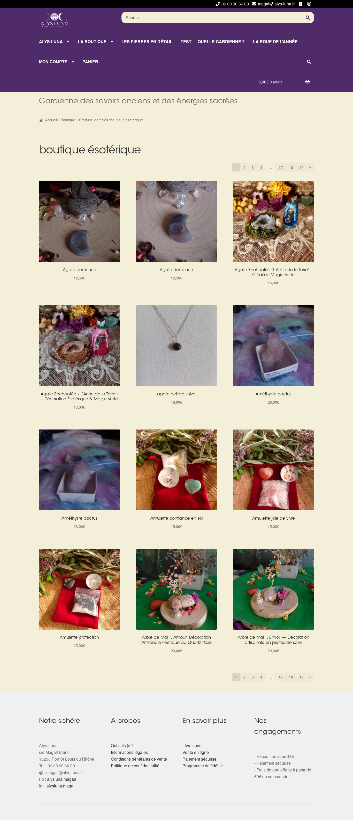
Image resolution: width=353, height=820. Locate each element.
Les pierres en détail (146, 41)
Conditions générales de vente (139, 759)
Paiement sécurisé (199, 759)
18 (291, 167)
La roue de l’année (275, 41)
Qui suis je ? (122, 745)
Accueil (51, 119)
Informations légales (129, 752)
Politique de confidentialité (135, 766)
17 (281, 167)
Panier (90, 62)
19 (302, 167)
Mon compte (53, 62)
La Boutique (92, 41)
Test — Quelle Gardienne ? (213, 41)
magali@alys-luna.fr (276, 4)
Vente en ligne (195, 752)
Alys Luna (51, 41)
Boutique (68, 119)
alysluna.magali (61, 779)
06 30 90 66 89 (235, 4)
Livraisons (191, 745)
